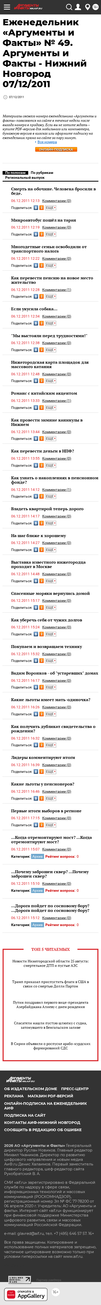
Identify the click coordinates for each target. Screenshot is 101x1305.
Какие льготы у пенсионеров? (42, 784)
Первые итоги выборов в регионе (46, 811)
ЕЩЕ (50, 208)
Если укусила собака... (34, 309)
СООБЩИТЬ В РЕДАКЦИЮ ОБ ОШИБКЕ (43, 1130)
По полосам (15, 173)
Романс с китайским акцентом (44, 393)
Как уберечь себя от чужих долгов (46, 620)
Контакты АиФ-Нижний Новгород (42, 1122)
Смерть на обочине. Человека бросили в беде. (53, 191)
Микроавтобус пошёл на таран (43, 220)
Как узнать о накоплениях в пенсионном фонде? (54, 480)
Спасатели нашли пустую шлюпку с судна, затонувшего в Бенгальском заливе (50, 1025)
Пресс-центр (75, 1089)
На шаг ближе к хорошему (38, 535)
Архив (37, 856)
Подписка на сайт (25, 1115)
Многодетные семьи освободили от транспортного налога (49, 249)
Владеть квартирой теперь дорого (47, 509)
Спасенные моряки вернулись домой (50, 593)
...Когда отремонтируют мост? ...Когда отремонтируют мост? (51, 839)
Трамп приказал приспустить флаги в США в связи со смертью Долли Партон (50, 983)
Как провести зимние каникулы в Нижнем (47, 422)
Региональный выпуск (25, 177)
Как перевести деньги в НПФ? (42, 451)
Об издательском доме (30, 1089)
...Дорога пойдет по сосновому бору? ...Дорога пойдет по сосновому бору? (50, 908)
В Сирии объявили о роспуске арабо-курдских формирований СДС (50, 1045)
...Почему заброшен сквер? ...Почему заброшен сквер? (50, 874)
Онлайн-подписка (56, 149)
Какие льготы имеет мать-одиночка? (50, 699)
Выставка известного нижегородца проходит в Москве (48, 564)
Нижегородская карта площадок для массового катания (50, 364)
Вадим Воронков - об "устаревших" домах (54, 673)
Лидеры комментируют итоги (43, 757)
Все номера (47, 142)
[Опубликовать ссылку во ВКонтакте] (36, 207)
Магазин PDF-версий (50, 1096)
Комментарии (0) (56, 201)
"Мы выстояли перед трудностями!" (49, 335)
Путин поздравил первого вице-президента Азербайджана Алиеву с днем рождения (50, 1004)
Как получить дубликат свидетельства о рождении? (53, 729)
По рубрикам (42, 173)
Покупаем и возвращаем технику (46, 646)
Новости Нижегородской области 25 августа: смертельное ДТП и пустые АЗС (50, 963)
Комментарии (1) (56, 290)
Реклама (14, 1096)
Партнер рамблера (49, 1280)
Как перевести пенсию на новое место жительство (52, 280)
